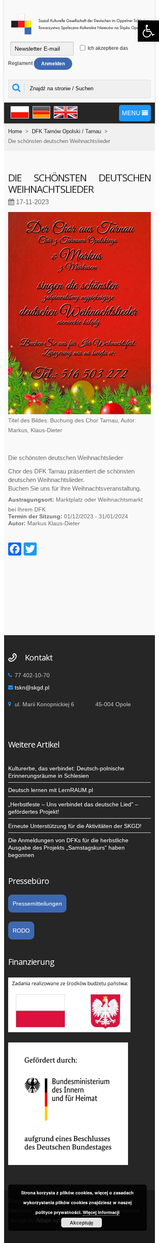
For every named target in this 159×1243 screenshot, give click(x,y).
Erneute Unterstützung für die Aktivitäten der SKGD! (74, 826)
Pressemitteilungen (37, 903)
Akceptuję (81, 1222)
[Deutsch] (40, 111)
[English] (64, 111)
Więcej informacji (101, 1212)
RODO (21, 930)
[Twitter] (30, 550)
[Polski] (18, 111)
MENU (132, 112)
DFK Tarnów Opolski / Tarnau (66, 131)
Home (15, 131)
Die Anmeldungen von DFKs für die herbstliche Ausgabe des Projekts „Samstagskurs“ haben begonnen (68, 847)
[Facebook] (14, 550)
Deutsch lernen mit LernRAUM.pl (50, 790)
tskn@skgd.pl (32, 687)
